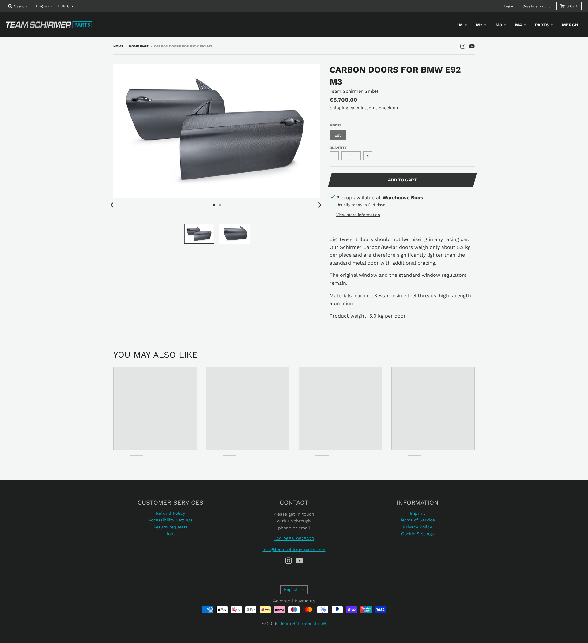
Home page (139, 46)
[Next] (319, 205)
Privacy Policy (417, 527)
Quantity (338, 148)
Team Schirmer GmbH (354, 91)
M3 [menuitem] (499, 24)
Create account (536, 6)
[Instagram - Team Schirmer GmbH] (463, 46)
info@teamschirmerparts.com (293, 549)
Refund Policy (170, 513)
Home (118, 46)
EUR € (63, 6)
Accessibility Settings (170, 519)
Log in (509, 6)
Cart (572, 6)
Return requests (170, 527)
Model (336, 125)
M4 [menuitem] (518, 24)
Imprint (417, 513)
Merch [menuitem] (570, 24)
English (42, 6)
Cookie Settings (417, 533)
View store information (358, 214)
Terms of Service (417, 519)
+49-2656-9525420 (294, 538)
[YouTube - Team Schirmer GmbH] (472, 46)
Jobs (170, 533)
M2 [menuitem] (479, 24)
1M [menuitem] (460, 24)
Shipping (339, 107)
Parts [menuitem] (542, 24)
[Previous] (112, 205)
